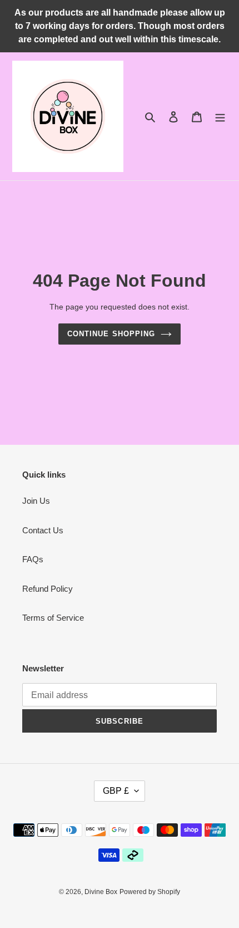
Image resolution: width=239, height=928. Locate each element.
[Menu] (220, 117)
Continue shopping (111, 334)
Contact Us (42, 530)
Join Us (36, 500)
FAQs (32, 559)
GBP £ (116, 791)
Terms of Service (53, 617)
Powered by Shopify (150, 892)
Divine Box (100, 892)
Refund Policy (47, 588)
